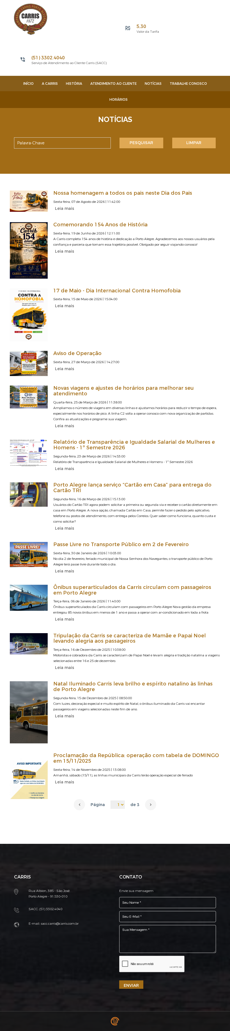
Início (28, 83)
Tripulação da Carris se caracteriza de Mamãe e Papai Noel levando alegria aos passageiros (129, 638)
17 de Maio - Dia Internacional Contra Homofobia (117, 290)
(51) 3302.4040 (50, 909)
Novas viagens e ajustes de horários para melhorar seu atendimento (123, 391)
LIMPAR (193, 142)
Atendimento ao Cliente (113, 83)
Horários (118, 99)
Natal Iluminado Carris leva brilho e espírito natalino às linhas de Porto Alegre (133, 686)
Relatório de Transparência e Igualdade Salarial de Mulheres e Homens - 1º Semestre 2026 (134, 445)
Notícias (153, 83)
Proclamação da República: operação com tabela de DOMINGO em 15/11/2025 (136, 758)
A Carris (50, 83)
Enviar (131, 985)
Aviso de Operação (77, 353)
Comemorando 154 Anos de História (100, 224)
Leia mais (64, 208)
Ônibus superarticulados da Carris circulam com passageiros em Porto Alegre (132, 590)
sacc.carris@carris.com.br (60, 923)
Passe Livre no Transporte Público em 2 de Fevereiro (121, 544)
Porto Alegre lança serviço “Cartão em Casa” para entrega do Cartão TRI (132, 488)
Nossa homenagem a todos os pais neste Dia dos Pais (122, 193)
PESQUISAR (141, 142)
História (74, 83)
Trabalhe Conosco (188, 83)
